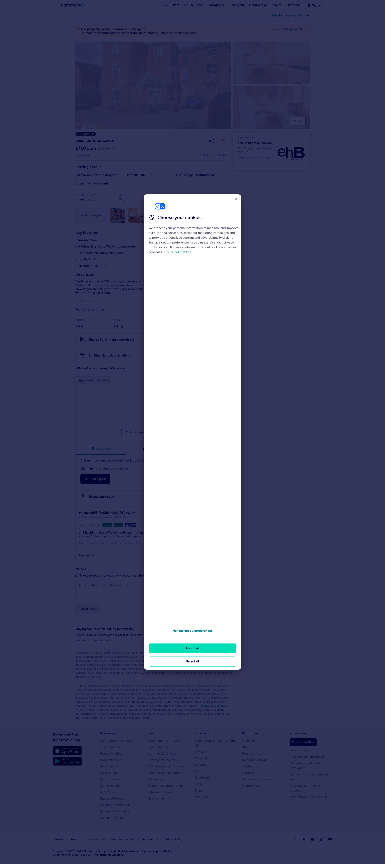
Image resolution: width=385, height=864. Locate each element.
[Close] (235, 199)
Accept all (193, 648)
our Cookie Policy (179, 252)
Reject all (192, 661)
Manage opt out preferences (192, 631)
